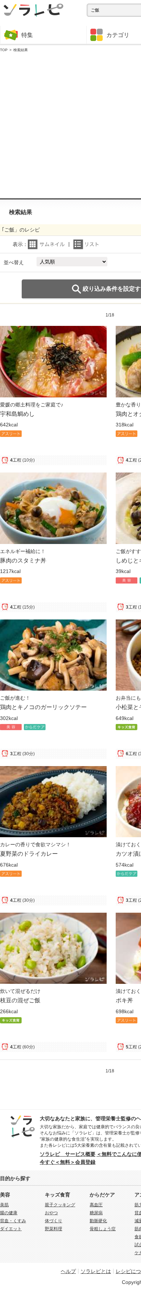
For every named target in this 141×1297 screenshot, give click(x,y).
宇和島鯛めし (17, 413)
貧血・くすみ (13, 1220)
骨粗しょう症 (103, 1228)
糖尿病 (96, 1212)
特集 (27, 35)
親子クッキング (60, 1204)
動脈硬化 (98, 1220)
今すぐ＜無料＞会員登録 (67, 1162)
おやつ (51, 1212)
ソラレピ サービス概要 (67, 1154)
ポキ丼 (124, 1000)
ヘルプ (68, 1271)
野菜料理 (53, 1228)
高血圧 (96, 1204)
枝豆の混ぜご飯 (20, 1000)
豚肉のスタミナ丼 (23, 560)
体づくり (53, 1220)
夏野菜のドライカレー (29, 853)
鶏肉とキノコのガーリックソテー (43, 707)
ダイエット (11, 1228)
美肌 (4, 1204)
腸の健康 (8, 1212)
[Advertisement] (70, 125)
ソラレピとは (96, 1271)
